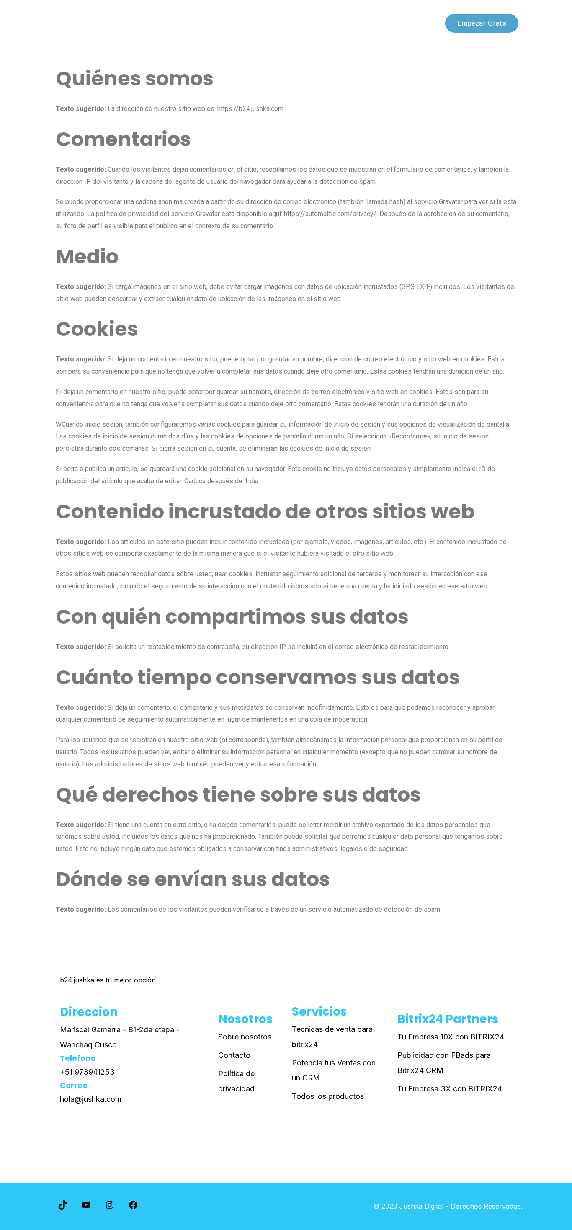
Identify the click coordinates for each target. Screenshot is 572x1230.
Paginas (132, 23)
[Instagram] (110, 1207)
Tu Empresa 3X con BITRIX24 (449, 1088)
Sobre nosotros (244, 1036)
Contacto (234, 1055)
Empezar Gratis (481, 23)
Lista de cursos (79, 23)
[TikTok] (63, 1207)
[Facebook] (133, 1207)
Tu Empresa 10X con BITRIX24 (450, 1036)
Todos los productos (328, 1096)
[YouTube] (86, 1207)
